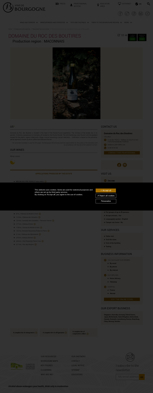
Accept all (106, 190)
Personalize (106, 201)
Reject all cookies (107, 195)
